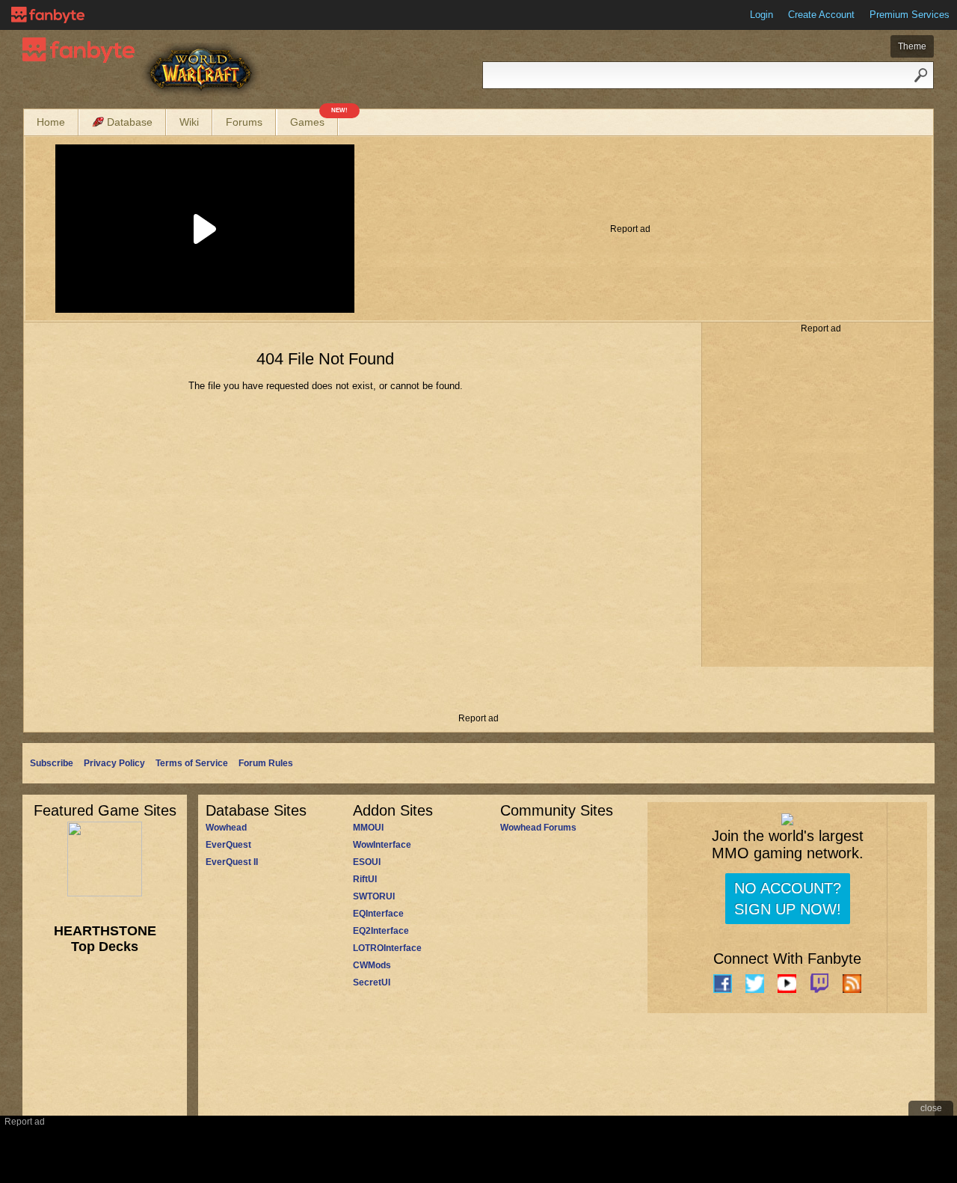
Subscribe (51, 763)
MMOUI (368, 827)
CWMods (372, 965)
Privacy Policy (114, 763)
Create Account (821, 14)
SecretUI (371, 982)
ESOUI (367, 862)
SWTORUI (374, 896)
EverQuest (228, 845)
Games (314, 118)
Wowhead (226, 827)
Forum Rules (266, 763)
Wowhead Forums (538, 827)
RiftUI (365, 879)
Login (761, 14)
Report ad (630, 229)
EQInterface (378, 913)
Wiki (189, 122)
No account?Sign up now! (787, 898)
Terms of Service (192, 763)
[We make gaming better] (47, 15)
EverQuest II (232, 862)
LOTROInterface (387, 948)
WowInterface (382, 845)
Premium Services (910, 14)
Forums (244, 122)
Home (51, 122)
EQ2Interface (381, 931)
